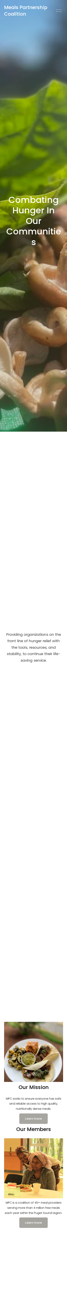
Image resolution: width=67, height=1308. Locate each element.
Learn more (33, 1119)
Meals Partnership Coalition (25, 10)
